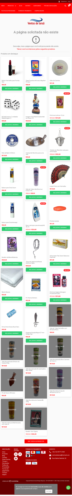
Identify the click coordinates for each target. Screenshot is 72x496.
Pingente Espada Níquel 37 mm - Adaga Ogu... (35, 333)
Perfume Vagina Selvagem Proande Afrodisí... (58, 292)
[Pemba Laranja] (60, 208)
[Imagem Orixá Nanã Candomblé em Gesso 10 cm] (36, 104)
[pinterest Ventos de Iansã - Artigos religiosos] (16, 458)
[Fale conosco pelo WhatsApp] (68, 488)
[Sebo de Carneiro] (60, 68)
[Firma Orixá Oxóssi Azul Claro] (12, 314)
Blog (20, 5)
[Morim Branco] (12, 279)
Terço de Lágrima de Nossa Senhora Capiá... (34, 262)
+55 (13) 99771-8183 (58, 452)
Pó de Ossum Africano (8, 393)
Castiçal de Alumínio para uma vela (35, 153)
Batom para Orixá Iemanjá (9, 222)
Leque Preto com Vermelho (58, 186)
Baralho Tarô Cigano (32, 431)
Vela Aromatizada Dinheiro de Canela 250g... (10, 362)
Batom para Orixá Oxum (9, 187)
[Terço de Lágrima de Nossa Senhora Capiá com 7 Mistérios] (36, 249)
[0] (69, 6)
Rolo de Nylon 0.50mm (8, 153)
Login (69, 1)
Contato (27, 5)
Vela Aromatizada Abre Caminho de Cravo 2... (59, 360)
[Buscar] (65, 5)
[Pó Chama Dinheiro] (36, 285)
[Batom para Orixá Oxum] (12, 175)
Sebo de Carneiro (55, 80)
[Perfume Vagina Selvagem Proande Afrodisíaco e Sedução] (60, 279)
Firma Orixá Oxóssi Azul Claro (10, 327)
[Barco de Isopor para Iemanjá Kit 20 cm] (36, 212)
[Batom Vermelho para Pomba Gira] (12, 68)
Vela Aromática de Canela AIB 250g (34, 401)
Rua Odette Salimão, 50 (59, 458)
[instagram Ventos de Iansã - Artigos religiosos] (16, 454)
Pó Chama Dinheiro (31, 298)
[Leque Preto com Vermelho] (60, 173)
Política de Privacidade (8, 10)
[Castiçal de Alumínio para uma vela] (36, 140)
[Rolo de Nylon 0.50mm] (12, 140)
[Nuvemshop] (10, 481)
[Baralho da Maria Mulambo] (12, 244)
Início (3, 5)
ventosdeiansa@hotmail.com (61, 455)
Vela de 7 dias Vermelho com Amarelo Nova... (58, 329)
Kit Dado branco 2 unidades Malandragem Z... (10, 117)
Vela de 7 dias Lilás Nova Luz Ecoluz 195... (34, 190)
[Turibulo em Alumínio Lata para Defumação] (60, 137)
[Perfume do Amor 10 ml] (60, 102)
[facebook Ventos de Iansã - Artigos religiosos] (20, 454)
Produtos (11, 5)
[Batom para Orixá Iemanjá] (12, 210)
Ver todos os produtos (36, 441)
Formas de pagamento (24, 10)
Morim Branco (6, 292)
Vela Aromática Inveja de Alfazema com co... (57, 391)
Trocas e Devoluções (50, 5)
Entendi (48, 491)
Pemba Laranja (54, 221)
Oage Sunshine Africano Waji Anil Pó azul (35, 81)
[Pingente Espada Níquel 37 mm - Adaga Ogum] (36, 320)
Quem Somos (37, 5)
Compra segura (39, 10)
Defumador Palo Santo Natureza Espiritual (59, 256)
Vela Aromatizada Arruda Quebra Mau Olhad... (36, 369)
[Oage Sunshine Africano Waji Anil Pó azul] (36, 68)
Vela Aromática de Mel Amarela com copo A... (11, 423)
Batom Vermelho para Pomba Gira (10, 81)
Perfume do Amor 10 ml (57, 115)
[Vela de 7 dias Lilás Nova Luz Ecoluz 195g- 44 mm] (36, 176)
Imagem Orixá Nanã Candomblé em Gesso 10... (35, 117)
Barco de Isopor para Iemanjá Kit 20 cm (35, 226)
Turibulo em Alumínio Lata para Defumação (59, 150)
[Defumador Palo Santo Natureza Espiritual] (60, 243)
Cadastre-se (64, 1)
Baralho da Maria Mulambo (10, 257)
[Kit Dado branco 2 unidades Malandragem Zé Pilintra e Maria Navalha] (12, 104)
